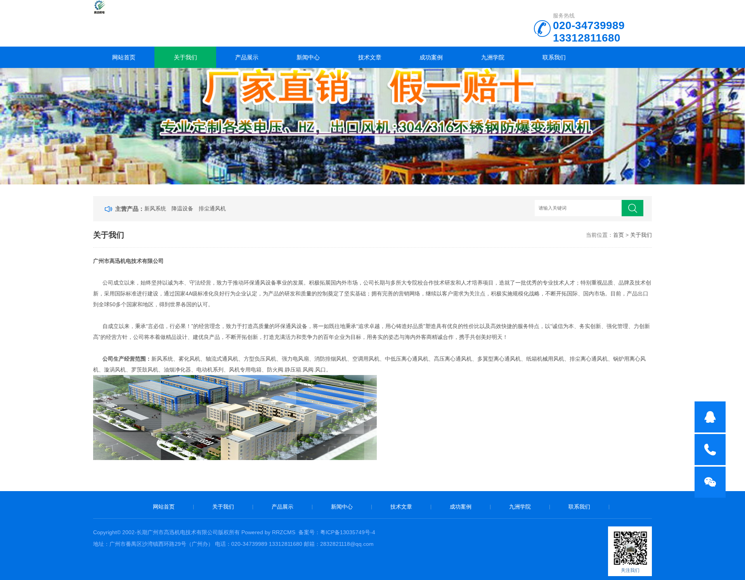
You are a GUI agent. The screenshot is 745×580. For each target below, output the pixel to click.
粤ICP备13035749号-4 (347, 532)
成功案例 (431, 57)
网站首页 (123, 57)
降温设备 (182, 208)
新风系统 (155, 208)
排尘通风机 (212, 208)
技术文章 (369, 57)
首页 (618, 235)
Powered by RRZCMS (267, 532)
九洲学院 (492, 57)
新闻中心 (308, 57)
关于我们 (185, 57)
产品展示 (246, 57)
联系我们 (554, 57)
